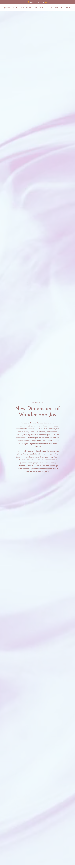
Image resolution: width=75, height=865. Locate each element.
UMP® (35, 7)
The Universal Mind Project (36, 472)
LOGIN (68, 7)
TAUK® (28, 7)
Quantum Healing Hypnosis (31, 463)
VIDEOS (49, 7)
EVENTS (42, 7)
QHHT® (21, 7)
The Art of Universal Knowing (45, 466)
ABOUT (14, 7)
